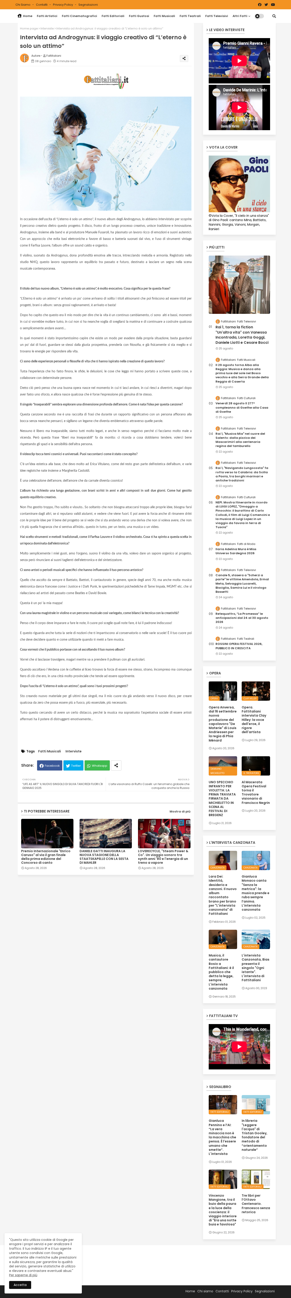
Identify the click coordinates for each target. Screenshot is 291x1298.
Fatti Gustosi (139, 16)
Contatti (42, 4)
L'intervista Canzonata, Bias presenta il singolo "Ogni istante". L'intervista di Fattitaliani (255, 967)
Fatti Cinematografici (79, 16)
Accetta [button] (20, 1285)
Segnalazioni (88, 4)
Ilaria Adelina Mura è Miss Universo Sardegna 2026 (236, 551)
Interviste (47, 28)
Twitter (76, 766)
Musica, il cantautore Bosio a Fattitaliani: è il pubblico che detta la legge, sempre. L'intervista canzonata (221, 972)
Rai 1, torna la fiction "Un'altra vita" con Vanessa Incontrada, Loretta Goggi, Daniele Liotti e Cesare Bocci (242, 335)
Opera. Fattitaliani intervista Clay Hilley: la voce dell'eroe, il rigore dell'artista (254, 719)
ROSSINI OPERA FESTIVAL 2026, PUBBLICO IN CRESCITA (239, 646)
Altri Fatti (240, 16)
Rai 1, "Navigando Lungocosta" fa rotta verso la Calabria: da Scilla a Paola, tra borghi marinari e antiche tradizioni (242, 474)
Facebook (52, 766)
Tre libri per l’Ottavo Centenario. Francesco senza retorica (256, 1203)
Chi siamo (23, 4)
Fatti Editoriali (113, 16)
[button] (274, 16)
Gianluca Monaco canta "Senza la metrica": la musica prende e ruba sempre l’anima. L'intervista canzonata (255, 893)
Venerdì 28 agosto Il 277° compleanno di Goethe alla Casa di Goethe (242, 407)
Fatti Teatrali (190, 16)
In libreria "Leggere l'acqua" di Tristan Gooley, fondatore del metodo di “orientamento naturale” (254, 1135)
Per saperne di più (23, 1275)
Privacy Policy (63, 4)
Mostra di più (180, 811)
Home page (29, 28)
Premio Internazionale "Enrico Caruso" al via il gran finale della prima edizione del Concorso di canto (45, 857)
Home (27, 16)
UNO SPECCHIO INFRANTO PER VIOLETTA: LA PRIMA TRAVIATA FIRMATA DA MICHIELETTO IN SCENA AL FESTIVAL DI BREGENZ (222, 798)
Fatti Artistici (47, 16)
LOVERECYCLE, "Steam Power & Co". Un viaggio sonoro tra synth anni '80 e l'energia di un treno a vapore (163, 857)
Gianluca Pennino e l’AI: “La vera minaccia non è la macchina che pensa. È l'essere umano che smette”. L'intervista (222, 1137)
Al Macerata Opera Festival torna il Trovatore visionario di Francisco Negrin (256, 792)
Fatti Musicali (164, 16)
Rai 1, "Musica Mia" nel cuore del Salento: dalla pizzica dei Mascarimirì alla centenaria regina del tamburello (240, 440)
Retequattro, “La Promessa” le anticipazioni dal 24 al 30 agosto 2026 (242, 618)
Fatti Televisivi (216, 16)
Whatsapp (99, 766)
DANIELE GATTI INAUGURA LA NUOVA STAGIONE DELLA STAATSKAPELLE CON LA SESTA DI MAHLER (104, 857)
